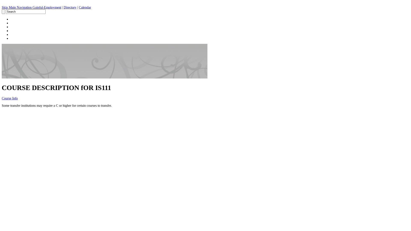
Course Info (10, 98)
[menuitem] (209, 19)
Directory (70, 7)
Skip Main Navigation (17, 7)
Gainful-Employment (47, 7)
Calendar (85, 7)
